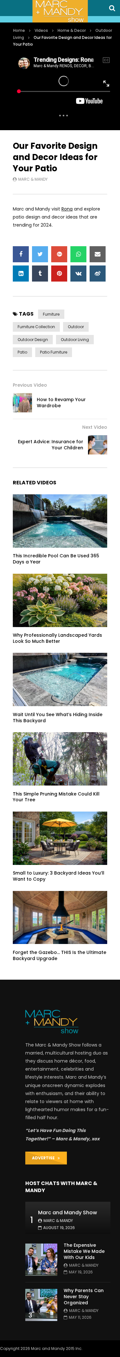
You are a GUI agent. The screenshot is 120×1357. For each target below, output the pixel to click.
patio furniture (53, 352)
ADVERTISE (45, 1158)
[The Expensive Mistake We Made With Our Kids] (41, 1260)
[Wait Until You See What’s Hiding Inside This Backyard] (60, 679)
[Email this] (98, 254)
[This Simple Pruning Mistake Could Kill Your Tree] (60, 759)
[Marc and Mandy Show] (60, 11)
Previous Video (30, 385)
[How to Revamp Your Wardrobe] (22, 402)
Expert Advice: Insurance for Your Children (50, 444)
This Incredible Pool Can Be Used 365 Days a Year (56, 559)
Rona (67, 209)
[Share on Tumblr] (40, 273)
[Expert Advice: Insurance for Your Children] (97, 444)
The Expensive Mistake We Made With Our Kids (84, 1251)
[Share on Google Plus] (59, 254)
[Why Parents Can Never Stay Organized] (41, 1305)
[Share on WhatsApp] (78, 254)
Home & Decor (72, 30)
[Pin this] (59, 273)
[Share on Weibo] (98, 273)
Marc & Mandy (33, 179)
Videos (41, 30)
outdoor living (75, 339)
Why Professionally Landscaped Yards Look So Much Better (57, 638)
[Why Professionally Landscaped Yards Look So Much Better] (60, 600)
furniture (51, 314)
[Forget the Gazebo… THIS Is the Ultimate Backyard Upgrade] (60, 917)
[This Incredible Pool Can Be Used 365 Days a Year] (60, 521)
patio (22, 352)
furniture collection (36, 326)
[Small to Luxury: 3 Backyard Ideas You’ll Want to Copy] (60, 838)
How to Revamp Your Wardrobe (61, 402)
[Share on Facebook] (21, 254)
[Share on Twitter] (40, 254)
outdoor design (33, 339)
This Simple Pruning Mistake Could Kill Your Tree (56, 797)
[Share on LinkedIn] (21, 273)
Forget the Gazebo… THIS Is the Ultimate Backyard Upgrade (59, 955)
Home (19, 30)
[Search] (112, 8)
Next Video (94, 427)
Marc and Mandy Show (67, 1212)
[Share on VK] (78, 273)
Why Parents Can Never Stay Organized (84, 1296)
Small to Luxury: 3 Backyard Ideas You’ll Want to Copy (58, 876)
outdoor (76, 326)
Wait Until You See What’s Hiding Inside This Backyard (57, 717)
